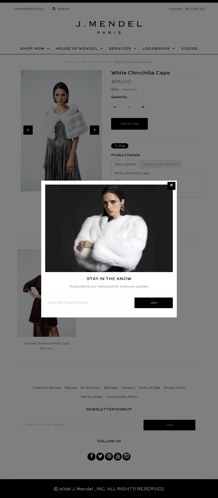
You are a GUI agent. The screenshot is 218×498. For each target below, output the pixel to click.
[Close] (171, 186)
